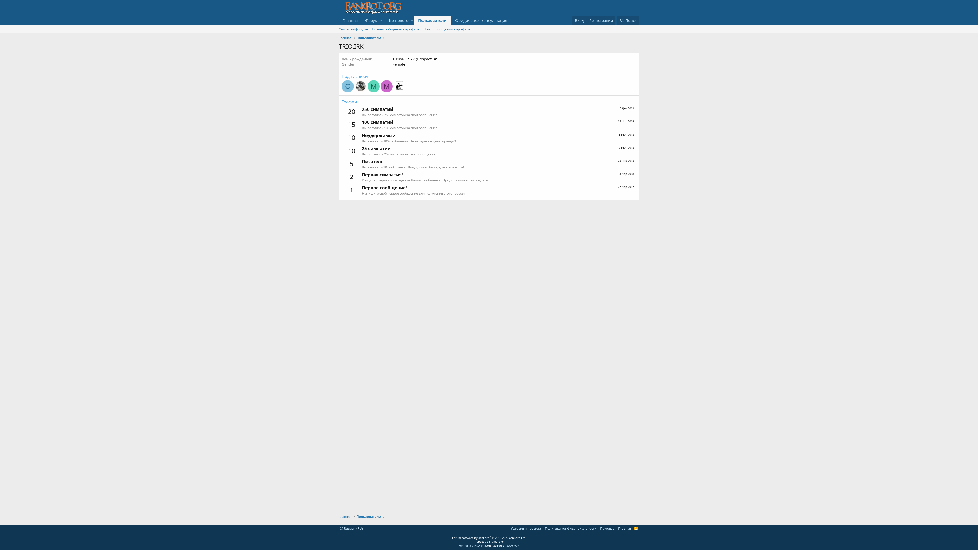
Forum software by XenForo (489, 538)
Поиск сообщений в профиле (446, 29)
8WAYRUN (512, 545)
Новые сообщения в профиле (395, 29)
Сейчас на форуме (353, 29)
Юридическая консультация (480, 20)
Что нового (398, 20)
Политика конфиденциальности (570, 528)
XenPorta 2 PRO (469, 545)
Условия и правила (526, 528)
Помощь (607, 528)
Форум (371, 20)
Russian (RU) (353, 528)
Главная (350, 20)
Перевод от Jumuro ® (489, 541)
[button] (381, 20)
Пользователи (432, 20)
